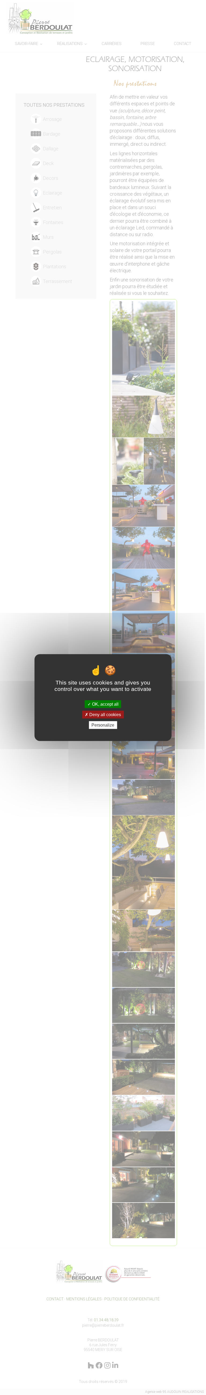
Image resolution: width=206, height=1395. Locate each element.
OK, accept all (105, 704)
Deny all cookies (104, 714)
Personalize (102, 725)
